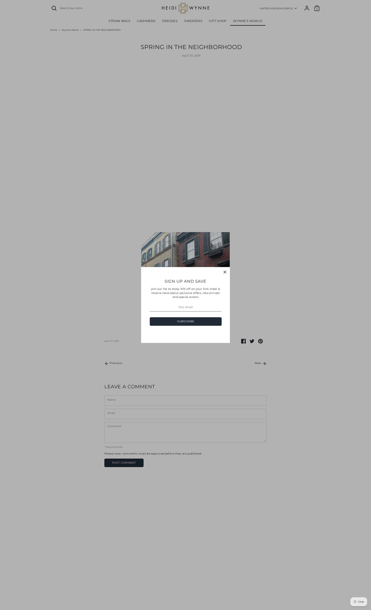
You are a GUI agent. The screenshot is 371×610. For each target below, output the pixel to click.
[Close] (225, 272)
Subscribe (185, 321)
